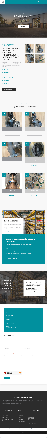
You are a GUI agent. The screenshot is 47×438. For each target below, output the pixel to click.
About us (20, 413)
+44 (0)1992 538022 (10, 323)
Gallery (20, 417)
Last (25, 341)
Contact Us (20, 415)
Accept (23, 432)
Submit (6, 377)
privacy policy (21, 428)
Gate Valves (6, 69)
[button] (38, 2)
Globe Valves (7, 72)
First (5, 341)
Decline (23, 436)
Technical (20, 419)
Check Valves (7, 75)
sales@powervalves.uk (11, 327)
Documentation (22, 421)
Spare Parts (6, 83)
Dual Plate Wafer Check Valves (10, 77)
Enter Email (6, 348)
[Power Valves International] (2, 2)
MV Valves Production (7, 422)
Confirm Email (27, 348)
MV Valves (6, 80)
